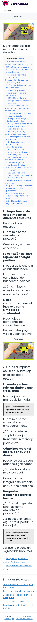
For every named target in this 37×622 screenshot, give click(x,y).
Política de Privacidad (21, 616)
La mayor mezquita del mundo (18, 591)
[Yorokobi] (14, 3)
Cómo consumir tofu (13, 601)
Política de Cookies (24, 618)
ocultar (21, 59)
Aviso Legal (9, 618)
